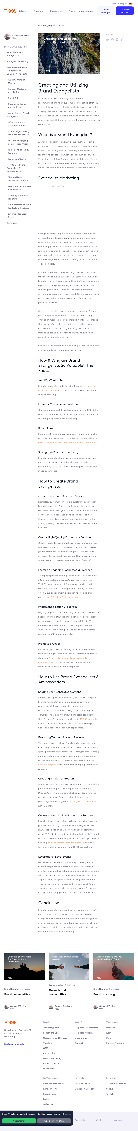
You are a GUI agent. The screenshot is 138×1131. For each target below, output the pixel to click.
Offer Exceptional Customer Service (17, 124)
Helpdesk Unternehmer (86, 1027)
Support (79, 1042)
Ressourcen (56, 10)
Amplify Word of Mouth (16, 81)
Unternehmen (86, 10)
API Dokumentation (116, 1083)
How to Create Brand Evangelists (18, 115)
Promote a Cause (17, 158)
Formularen (49, 1068)
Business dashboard (53, 1083)
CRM (45, 1048)
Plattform (39, 10)
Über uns (110, 1027)
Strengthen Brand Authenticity (17, 105)
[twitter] (107, 39)
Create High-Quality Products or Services (18, 133)
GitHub (110, 1093)
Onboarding (81, 1037)
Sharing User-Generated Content (18, 179)
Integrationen (50, 1093)
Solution (23, 10)
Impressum (118, 1120)
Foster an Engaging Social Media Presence (19, 142)
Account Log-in (82, 1083)
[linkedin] (117, 39)
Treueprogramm (51, 1027)
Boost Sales (14, 98)
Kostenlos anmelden (14, 1043)
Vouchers (47, 1042)
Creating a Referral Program (18, 197)
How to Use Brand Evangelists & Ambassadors (16, 168)
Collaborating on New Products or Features (19, 206)
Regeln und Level (51, 1032)
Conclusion (12, 222)
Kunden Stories (50, 1088)
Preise (72, 10)
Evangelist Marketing (17, 61)
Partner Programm (115, 1042)
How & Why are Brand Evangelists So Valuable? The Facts (18, 70)
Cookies (100, 1120)
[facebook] (112, 39)
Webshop (48, 1104)
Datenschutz (81, 1120)
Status (109, 1088)
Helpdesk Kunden (84, 1032)
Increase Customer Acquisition (17, 90)
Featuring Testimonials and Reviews (19, 188)
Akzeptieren (19, 1120)
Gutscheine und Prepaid (55, 1037)
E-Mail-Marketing (52, 1058)
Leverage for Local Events (17, 215)
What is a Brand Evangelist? (15, 54)
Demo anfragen (105, 11)
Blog (108, 1037)
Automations (49, 1053)
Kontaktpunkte (51, 1063)
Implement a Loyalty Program (18, 151)
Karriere (110, 1032)
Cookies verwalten (54, 1120)
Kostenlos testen (125, 11)
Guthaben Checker (84, 1088)
